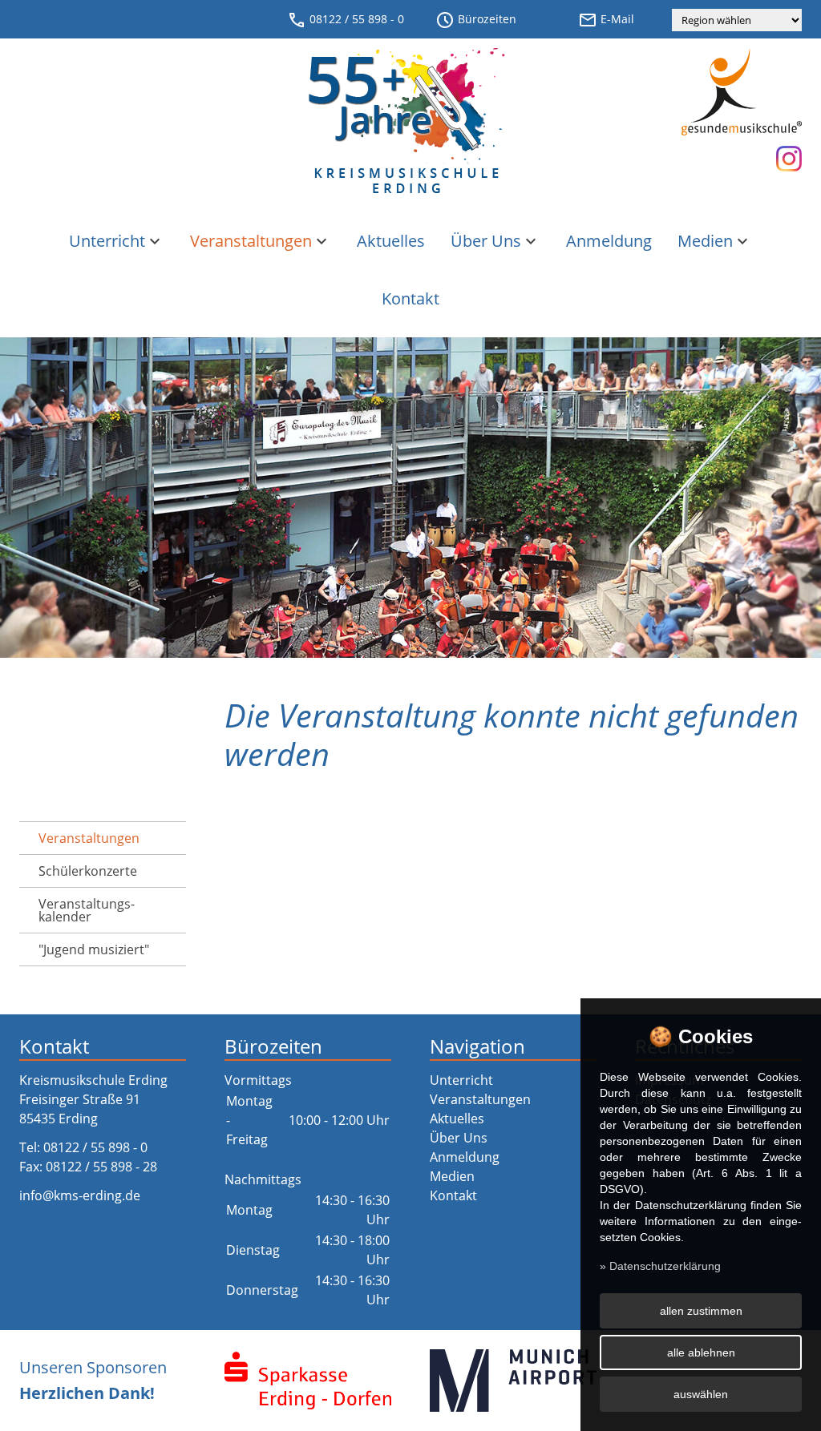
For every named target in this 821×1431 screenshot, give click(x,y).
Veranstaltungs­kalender (86, 910)
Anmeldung (609, 241)
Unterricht (116, 241)
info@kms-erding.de (79, 1195)
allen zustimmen (701, 1310)
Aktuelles (391, 241)
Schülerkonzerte (87, 871)
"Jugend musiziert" (93, 949)
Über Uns (495, 241)
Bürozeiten (475, 20)
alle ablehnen (701, 1352)
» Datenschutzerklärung (660, 1266)
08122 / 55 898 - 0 (345, 20)
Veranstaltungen (260, 241)
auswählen (700, 1394)
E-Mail (606, 20)
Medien (714, 241)
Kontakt (410, 298)
